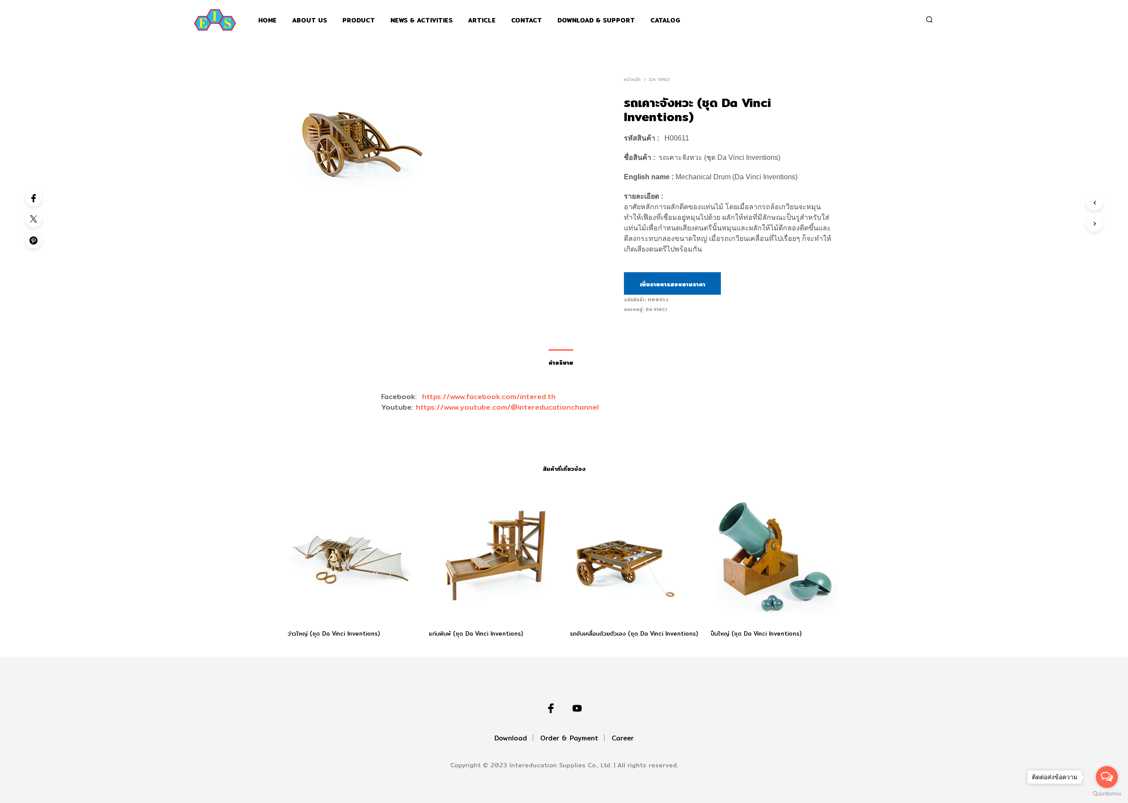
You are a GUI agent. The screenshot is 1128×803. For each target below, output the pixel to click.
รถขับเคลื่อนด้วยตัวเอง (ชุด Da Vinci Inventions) (634, 633)
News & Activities (421, 20)
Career (623, 738)
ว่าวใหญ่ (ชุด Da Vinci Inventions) (334, 633)
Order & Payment (569, 738)
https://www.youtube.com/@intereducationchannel (507, 407)
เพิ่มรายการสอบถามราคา (672, 284)
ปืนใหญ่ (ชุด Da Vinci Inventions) (756, 633)
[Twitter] (33, 219)
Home (267, 20)
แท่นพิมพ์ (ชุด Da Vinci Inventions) (476, 633)
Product (358, 20)
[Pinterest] (33, 240)
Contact (526, 20)
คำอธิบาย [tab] (561, 362)
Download (510, 738)
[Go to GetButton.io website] (1107, 794)
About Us (309, 20)
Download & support (596, 20)
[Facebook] (33, 197)
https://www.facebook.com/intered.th (489, 396)
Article (482, 20)
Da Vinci (659, 79)
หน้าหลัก (632, 79)
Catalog (665, 20)
